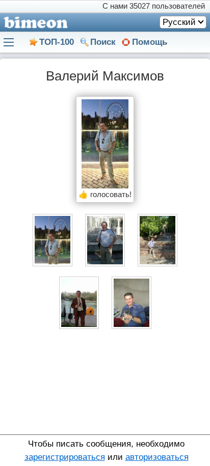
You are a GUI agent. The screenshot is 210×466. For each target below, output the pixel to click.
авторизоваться (157, 457)
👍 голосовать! (105, 194)
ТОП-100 (56, 42)
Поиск (103, 42)
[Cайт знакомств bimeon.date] (34, 22)
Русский (179, 22)
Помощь (149, 42)
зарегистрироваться (64, 457)
